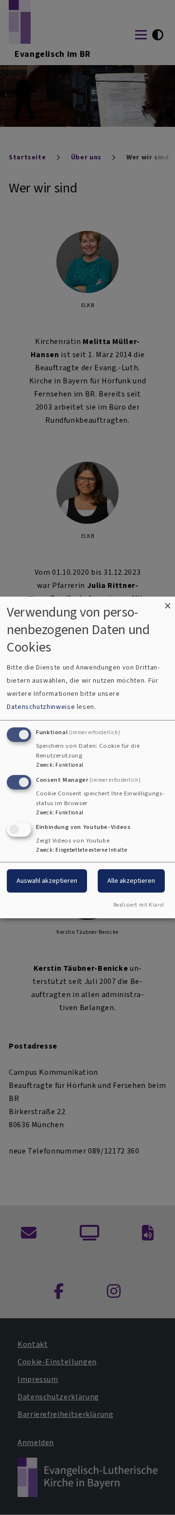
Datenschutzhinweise (41, 706)
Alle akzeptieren (131, 880)
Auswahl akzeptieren (47, 880)
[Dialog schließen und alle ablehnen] (167, 603)
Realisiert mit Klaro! (138, 905)
